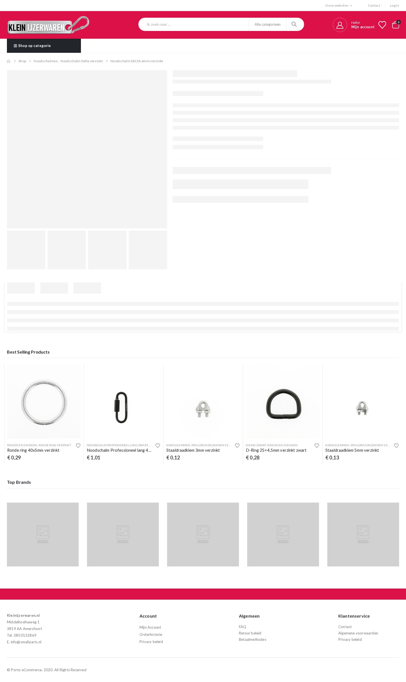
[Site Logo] (48, 25)
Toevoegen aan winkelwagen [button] (72, 374)
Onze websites (337, 5)
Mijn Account (150, 627)
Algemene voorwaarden (358, 633)
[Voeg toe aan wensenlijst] (78, 445)
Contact (374, 5)
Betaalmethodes (252, 639)
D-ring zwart (256, 445)
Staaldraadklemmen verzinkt (215, 445)
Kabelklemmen (178, 445)
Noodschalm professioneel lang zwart (117, 445)
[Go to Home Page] (9, 61)
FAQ (242, 626)
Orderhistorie (150, 634)
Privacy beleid (151, 641)
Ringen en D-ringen (22, 445)
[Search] (295, 24)
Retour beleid (250, 633)
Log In (394, 5)
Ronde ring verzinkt (55, 445)
